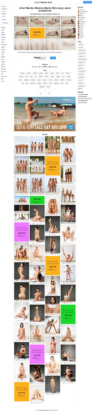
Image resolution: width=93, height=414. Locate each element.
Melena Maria (54, 67)
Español (3, 66)
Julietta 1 (82, 36)
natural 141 (81, 65)
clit (22, 83)
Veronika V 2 (83, 21)
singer (52, 76)
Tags (4, 16)
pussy (57, 73)
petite (46, 73)
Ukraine (29, 73)
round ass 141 (82, 71)
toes (27, 83)
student (62, 80)
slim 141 (81, 80)
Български (3, 76)
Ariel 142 (82, 9)
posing (68, 76)
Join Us (87, 2)
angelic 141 (81, 56)
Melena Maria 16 (84, 11)
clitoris (46, 76)
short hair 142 (82, 50)
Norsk (2, 59)
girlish (48, 86)
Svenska (3, 61)
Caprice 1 (82, 23)
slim (63, 76)
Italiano (3, 64)
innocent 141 (82, 62)
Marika (36, 67)
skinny (52, 73)
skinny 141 (81, 74)
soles (50, 83)
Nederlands (4, 44)
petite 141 (81, 68)
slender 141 (81, 77)
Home (4, 6)
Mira (47, 67)
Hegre (43, 2)
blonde (41, 73)
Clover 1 (82, 26)
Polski (2, 54)
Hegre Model (82, 102)
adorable (32, 83)
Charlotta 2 (82, 17)
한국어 (2, 81)
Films (4, 11)
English (3, 35)
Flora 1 (81, 32)
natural (21, 76)
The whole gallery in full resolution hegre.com (45, 14)
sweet (20, 80)
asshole (33, 80)
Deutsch (3, 56)
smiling (39, 83)
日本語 (2, 39)
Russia (67, 73)
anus (31, 76)
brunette (22, 73)
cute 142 (81, 47)
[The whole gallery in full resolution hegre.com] (21, 44)
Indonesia (3, 37)
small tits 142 (82, 53)
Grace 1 (82, 34)
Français (3, 49)
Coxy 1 (81, 28)
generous (42, 86)
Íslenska (3, 27)
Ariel (42, 67)
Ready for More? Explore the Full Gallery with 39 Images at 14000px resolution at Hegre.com (40, 52)
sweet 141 (81, 83)
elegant (56, 80)
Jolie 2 (81, 19)
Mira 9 (81, 15)
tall (35, 76)
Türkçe (2, 42)
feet (62, 73)
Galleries (5, 9)
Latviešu (3, 47)
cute (26, 76)
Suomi (2, 30)
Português (3, 69)
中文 (2, 74)
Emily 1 (82, 30)
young (50, 80)
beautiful (26, 80)
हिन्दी (2, 78)
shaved (35, 73)
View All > (80, 88)
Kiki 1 (81, 38)
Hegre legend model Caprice (85, 98)
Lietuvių (3, 52)
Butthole (56, 83)
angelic (44, 80)
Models (4, 13)
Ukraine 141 (82, 86)
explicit (40, 76)
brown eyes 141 (82, 59)
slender (58, 76)
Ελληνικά (3, 71)
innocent (69, 80)
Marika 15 (82, 13)
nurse (38, 80)
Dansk (2, 32)
